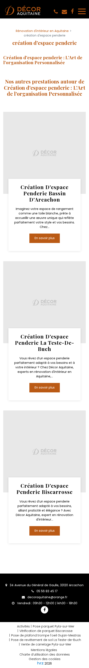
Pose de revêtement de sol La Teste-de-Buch (46, 640)
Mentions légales (44, 650)
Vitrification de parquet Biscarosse (46, 631)
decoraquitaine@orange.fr (47, 597)
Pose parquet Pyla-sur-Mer (53, 626)
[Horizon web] (40, 663)
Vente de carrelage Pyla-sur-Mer (46, 644)
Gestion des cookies (44, 659)
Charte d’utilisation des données (44, 654)
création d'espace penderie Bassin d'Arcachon (44, 193)
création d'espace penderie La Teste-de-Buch (44, 342)
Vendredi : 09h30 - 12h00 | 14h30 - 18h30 (46, 603)
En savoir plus (45, 238)
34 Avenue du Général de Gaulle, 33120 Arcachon (46, 585)
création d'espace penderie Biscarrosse (44, 489)
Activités (23, 626)
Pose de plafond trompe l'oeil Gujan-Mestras (46, 635)
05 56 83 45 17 (47, 591)
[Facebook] (72, 12)
